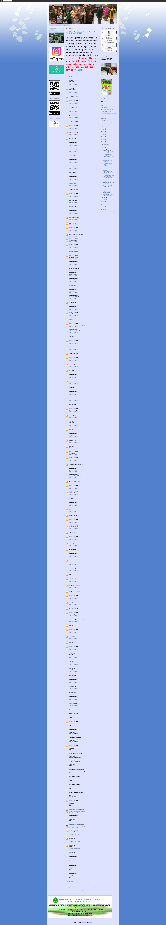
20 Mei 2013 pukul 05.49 (73, 383)
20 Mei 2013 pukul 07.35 (73, 564)
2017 (104, 138)
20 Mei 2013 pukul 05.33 (73, 332)
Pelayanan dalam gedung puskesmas (108, 109)
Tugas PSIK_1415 (104, 107)
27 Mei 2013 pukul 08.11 (73, 682)
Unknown (70, 86)
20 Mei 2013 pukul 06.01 (73, 411)
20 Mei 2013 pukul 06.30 (73, 488)
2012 (104, 201)
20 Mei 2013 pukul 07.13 (73, 534)
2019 (104, 136)
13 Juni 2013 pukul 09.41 (73, 822)
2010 (104, 204)
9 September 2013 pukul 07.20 (74, 834)
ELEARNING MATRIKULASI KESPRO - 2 (108, 183)
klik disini (78, 70)
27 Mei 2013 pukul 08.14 (73, 699)
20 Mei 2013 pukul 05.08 (73, 207)
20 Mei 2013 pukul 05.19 (73, 236)
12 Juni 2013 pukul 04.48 (73, 718)
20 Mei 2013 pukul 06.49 (73, 517)
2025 (104, 128)
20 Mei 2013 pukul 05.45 (73, 372)
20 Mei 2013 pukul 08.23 (73, 609)
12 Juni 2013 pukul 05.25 (73, 759)
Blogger (90, 922)
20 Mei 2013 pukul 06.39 (73, 500)
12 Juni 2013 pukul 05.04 (73, 726)
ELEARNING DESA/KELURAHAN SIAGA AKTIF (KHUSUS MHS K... (108, 172)
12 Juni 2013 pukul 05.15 (73, 751)
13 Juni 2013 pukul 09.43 (73, 827)
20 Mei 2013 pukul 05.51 (73, 389)
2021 (104, 133)
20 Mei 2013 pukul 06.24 (73, 466)
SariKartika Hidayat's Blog (74, 809)
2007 (104, 209)
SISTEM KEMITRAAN (107, 192)
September (106, 144)
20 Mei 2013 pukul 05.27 (73, 298)
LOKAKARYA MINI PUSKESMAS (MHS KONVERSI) (107, 180)
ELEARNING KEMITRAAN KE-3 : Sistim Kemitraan (108, 195)
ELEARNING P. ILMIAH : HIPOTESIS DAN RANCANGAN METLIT (108, 155)
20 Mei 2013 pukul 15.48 (73, 626)
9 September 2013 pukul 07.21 (74, 841)
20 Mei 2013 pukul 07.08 (73, 528)
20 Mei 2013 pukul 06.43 (73, 505)
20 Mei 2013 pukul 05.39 (73, 349)
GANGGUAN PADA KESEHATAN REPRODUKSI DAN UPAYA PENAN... (107, 190)
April (105, 197)
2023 (104, 131)
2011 (104, 202)
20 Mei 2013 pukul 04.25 (73, 84)
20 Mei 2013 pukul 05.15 (73, 224)
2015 (104, 139)
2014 (104, 141)
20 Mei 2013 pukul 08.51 (73, 615)
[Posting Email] (81, 73)
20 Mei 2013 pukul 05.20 (73, 241)
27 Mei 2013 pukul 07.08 (73, 664)
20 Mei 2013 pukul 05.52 (73, 394)
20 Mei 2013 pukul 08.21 (73, 598)
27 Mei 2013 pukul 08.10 (73, 676)
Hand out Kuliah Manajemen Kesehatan (108, 113)
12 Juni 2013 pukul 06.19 (73, 798)
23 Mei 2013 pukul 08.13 (73, 657)
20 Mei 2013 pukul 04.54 (73, 117)
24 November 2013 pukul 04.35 (74, 871)
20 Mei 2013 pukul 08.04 (73, 576)
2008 (104, 207)
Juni (104, 147)
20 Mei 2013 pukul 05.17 (73, 230)
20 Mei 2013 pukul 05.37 (73, 343)
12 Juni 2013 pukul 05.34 (73, 789)
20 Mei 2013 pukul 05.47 (73, 377)
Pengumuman (65, 25)
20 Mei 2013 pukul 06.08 (73, 436)
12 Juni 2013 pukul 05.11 (73, 743)
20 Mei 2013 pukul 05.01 (73, 156)
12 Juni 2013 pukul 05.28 (73, 767)
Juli (104, 146)
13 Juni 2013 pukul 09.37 (73, 812)
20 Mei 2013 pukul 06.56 (73, 522)
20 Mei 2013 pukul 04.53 (73, 111)
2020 (104, 134)
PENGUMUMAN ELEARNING (106, 159)
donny (70, 572)
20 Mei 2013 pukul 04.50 (73, 103)
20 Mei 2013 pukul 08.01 (73, 570)
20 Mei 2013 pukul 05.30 (73, 315)
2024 (104, 129)
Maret (105, 199)
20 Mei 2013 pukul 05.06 (73, 196)
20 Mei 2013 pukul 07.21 (73, 545)
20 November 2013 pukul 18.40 (74, 853)
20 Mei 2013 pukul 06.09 (73, 454)
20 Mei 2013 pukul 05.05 (73, 173)
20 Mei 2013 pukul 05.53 (73, 400)
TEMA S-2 (58, 25)
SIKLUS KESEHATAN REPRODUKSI (107, 186)
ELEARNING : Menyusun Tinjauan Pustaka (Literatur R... (108, 164)
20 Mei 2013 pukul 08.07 (73, 587)
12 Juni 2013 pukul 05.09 (73, 734)
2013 (104, 142)
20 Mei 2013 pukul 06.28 (73, 483)
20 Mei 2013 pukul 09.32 (73, 621)
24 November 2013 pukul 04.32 (74, 863)
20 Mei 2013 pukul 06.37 (73, 494)
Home (51, 25)
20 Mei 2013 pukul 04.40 (73, 92)
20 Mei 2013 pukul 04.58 (73, 145)
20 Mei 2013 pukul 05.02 (73, 162)
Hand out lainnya (104, 115)
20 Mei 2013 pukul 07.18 (73, 539)
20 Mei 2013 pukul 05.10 (73, 213)
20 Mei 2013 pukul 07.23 (73, 556)
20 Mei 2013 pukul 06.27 (73, 477)
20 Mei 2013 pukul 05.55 (73, 405)
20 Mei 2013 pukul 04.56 (73, 134)
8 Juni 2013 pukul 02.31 (73, 710)
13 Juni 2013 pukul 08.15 (73, 807)
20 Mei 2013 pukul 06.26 (73, 471)
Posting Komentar (70, 881)
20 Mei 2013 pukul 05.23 (73, 281)
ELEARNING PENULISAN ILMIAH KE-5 (108, 161)
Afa (103, 122)
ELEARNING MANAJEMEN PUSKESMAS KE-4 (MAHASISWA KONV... (108, 176)
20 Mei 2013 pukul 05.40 (73, 360)
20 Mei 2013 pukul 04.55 (73, 123)
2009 (104, 206)
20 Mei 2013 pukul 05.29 (73, 304)
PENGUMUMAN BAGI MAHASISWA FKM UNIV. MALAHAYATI (108, 151)
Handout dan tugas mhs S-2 (106, 111)
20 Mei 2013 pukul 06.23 (73, 460)
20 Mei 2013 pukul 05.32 (73, 326)
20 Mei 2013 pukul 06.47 (73, 511)
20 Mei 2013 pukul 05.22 (73, 264)
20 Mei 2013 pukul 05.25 (73, 292)
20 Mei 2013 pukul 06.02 (73, 425)
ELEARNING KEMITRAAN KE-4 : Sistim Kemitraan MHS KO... (108, 168)
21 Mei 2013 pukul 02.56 (73, 649)
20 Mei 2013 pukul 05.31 (73, 321)
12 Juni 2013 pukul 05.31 (73, 781)
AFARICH (104, 120)
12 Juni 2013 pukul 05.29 (73, 773)
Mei (104, 149)
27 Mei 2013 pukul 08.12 (73, 688)
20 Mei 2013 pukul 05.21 (73, 253)
